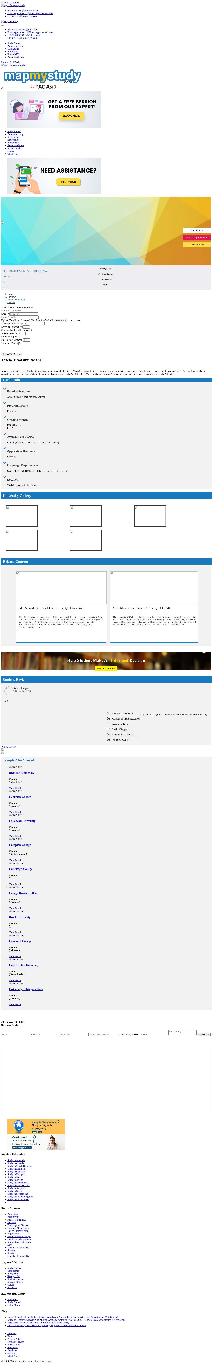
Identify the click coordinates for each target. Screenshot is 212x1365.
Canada (11, 302)
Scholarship (13, 48)
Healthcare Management (19, 1239)
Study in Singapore (16, 1188)
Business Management (18, 1228)
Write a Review (106, 668)
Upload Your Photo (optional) (27, 320)
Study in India (14, 1177)
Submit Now (203, 1034)
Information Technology (19, 1242)
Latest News (13, 1305)
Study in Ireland (15, 1180)
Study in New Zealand (18, 1185)
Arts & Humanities (16, 1219)
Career (10, 151)
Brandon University (21, 772)
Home (10, 294)
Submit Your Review (11, 354)
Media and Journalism (18, 1247)
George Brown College (23, 893)
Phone (5, 317)
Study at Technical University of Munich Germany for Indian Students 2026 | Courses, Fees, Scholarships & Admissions (66, 1320)
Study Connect (14, 1268)
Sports (10, 1253)
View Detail (15, 788)
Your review (8, 323)
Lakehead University (22, 820)
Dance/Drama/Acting (17, 1230)
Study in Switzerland (17, 1193)
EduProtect (12, 51)
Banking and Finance (17, 1225)
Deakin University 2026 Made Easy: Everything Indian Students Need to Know (46, 1325)
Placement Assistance (11, 340)
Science (11, 1250)
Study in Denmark (16, 1168)
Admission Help (15, 46)
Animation (12, 1214)
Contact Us (12, 153)
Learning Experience (11, 327)
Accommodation (15, 57)
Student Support (9, 336)
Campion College (20, 845)
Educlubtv (12, 1299)
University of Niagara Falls (26, 989)
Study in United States (18, 1199)
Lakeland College (20, 941)
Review (11, 1353)
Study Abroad (14, 43)
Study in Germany (16, 1171)
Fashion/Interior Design (19, 1236)
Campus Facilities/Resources (15, 330)
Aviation (11, 1222)
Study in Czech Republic (19, 1166)
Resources (12, 1347)
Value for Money (9, 343)
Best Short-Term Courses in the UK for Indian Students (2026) (38, 1322)
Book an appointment (196, 237)
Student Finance (15, 1279)
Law (9, 1244)
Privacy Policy (14, 1339)
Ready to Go (13, 1276)
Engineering (13, 1233)
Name (5, 310)
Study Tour (12, 1273)
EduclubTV (13, 54)
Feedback (12, 1287)
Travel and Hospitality (18, 1256)
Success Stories (15, 1282)
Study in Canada (15, 1163)
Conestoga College (20, 869)
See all (10, 1328)
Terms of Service (15, 1342)
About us (11, 1333)
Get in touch (197, 230)
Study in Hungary (16, 1174)
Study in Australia (16, 1160)
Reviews (11, 296)
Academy (12, 1350)
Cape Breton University (24, 965)
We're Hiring (13, 1344)
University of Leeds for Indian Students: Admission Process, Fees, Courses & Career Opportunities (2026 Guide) (62, 1317)
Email (5, 314)
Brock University (20, 917)
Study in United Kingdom (20, 1196)
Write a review (197, 244)
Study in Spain (14, 1191)
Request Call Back (10, 2)
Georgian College (20, 796)
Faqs (9, 1336)
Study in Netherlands (17, 1182)
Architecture (13, 1217)
